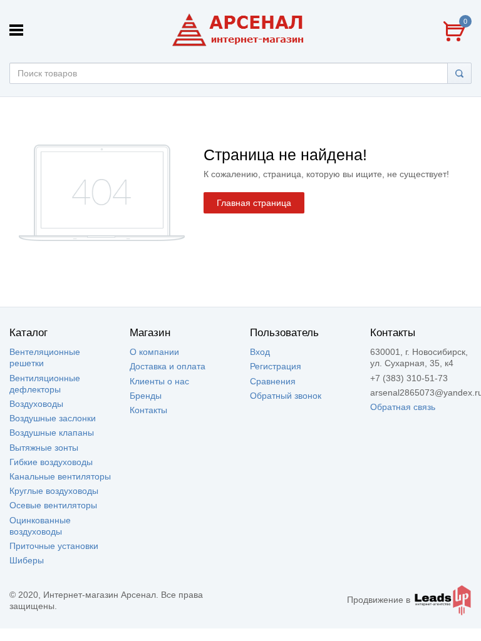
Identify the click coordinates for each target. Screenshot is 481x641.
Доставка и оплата (167, 366)
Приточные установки (53, 546)
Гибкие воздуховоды (51, 462)
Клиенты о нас (159, 381)
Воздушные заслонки (52, 418)
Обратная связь (402, 407)
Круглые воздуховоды (53, 491)
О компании (154, 352)
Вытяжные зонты (43, 448)
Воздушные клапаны (51, 433)
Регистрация (275, 366)
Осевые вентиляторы (53, 505)
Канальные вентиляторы (60, 476)
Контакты (148, 410)
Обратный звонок (285, 396)
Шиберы (26, 560)
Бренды (146, 396)
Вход (260, 352)
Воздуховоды (36, 404)
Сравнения (273, 381)
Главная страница (254, 203)
